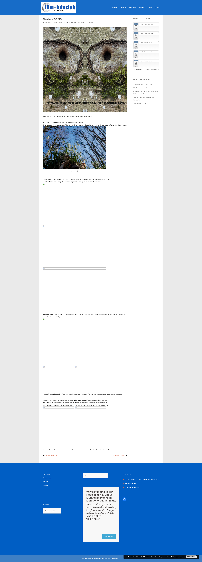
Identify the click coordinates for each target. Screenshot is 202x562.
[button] (138, 69)
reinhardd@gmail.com (133, 487)
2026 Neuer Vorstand (140, 88)
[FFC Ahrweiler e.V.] (58, 7)
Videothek (132, 7)
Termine (141, 7)
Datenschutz (47, 478)
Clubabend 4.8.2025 (139, 103)
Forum (157, 7)
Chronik (149, 7)
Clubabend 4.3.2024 (118, 455)
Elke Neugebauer (71, 22)
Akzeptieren (191, 557)
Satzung (45, 485)
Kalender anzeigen (152, 69)
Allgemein (90, 22)
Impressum (46, 474)
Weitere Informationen (177, 557)
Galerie (123, 7)
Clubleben (115, 7)
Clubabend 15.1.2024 (52, 455)
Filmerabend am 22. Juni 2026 (143, 84)
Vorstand (46, 481)
